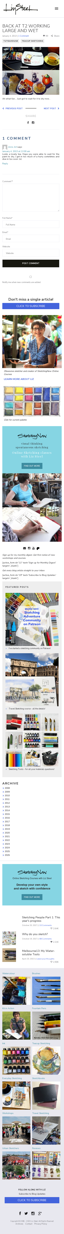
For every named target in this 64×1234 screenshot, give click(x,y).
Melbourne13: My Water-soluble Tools (38, 952)
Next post (50, 108)
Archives (19, 1224)
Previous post (13, 108)
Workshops (8, 1113)
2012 (7, 803)
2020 (7, 832)
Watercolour (8, 973)
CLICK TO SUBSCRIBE (30, 306)
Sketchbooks (38, 1078)
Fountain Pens (39, 1008)
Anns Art (12, 147)
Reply (5, 163)
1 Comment (23, 36)
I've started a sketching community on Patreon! (29, 648)
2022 (7, 840)
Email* (5, 232)
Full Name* (7, 218)
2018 (7, 825)
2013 (7, 806)
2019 (7, 829)
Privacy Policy (40, 1224)
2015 (7, 814)
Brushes (36, 973)
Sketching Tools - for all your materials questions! (31, 769)
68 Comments (45, 939)
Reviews (36, 1148)
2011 (7, 799)
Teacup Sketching (32, 41)
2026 (7, 855)
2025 (7, 851)
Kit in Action (8, 1008)
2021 (7, 836)
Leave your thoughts (45, 959)
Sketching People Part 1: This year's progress (41, 919)
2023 (7, 844)
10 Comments (45, 925)
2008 (7, 788)
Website (6, 246)
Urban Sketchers (10, 1148)
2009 (7, 792)
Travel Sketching (40, 1113)
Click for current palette (15, 419)
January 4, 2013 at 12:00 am (16, 151)
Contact (28, 1224)
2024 (7, 847)
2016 (7, 818)
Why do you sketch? (35, 934)
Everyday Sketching (12, 1078)
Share (56, 36)
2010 (7, 795)
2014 (7, 810)
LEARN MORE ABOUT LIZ (19, 379)
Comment (7, 181)
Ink (3, 1043)
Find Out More (32, 465)
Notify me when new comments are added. (21, 282)
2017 (7, 821)
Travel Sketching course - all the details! (26, 708)
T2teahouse (10, 41)
